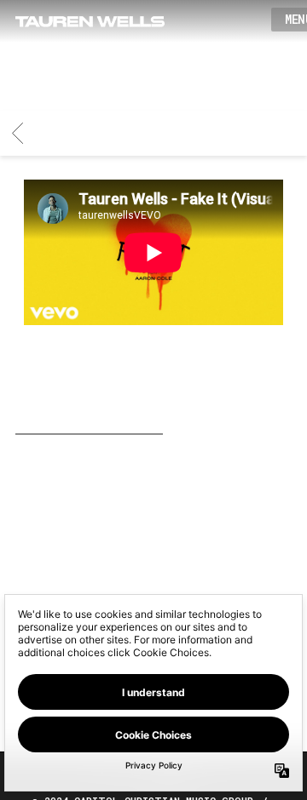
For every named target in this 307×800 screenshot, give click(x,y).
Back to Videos (234, 434)
